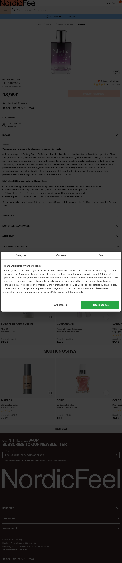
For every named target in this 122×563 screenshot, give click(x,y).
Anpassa (58, 305)
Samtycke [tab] (21, 255)
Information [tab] (61, 255)
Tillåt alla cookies (99, 305)
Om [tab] (101, 255)
